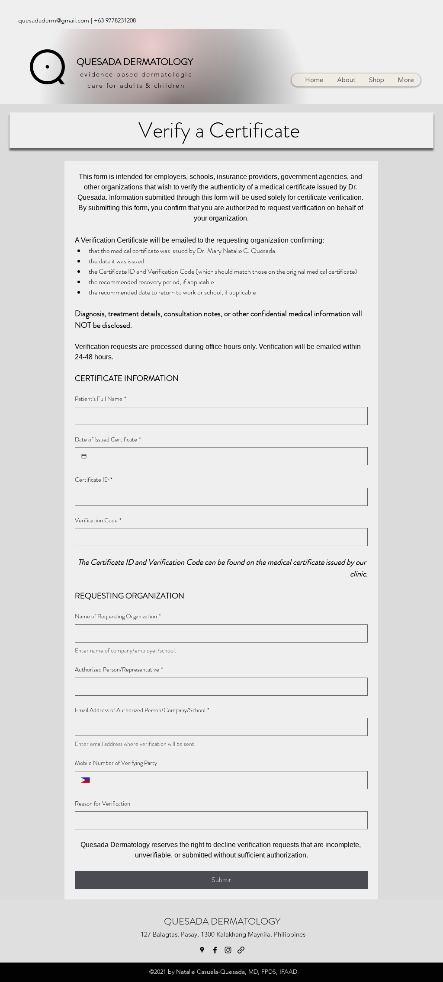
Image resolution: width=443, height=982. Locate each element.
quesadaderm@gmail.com (53, 20)
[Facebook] (215, 950)
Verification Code (98, 520)
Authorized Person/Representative (119, 669)
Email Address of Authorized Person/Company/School (142, 710)
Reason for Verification (102, 804)
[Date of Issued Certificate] (83, 456)
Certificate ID (93, 480)
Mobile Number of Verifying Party (116, 763)
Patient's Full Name (100, 399)
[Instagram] (228, 950)
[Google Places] (202, 950)
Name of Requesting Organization (118, 616)
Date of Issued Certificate (108, 439)
